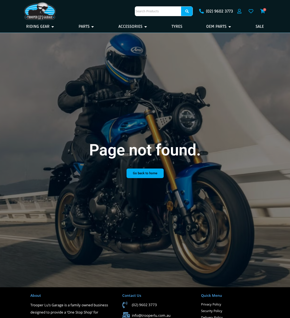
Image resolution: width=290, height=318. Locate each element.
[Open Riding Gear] (53, 27)
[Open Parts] (93, 27)
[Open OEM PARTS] (230, 27)
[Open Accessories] (146, 27)
